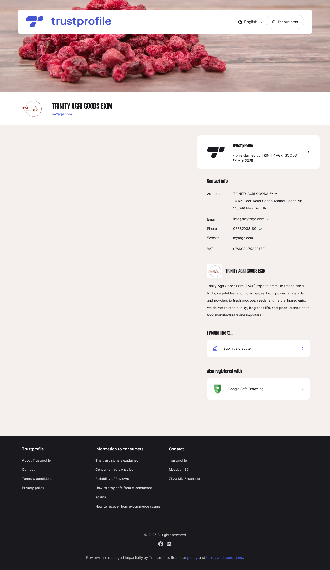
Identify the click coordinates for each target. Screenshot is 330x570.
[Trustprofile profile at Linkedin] (169, 543)
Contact (28, 469)
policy (192, 557)
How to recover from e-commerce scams (128, 506)
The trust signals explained (117, 460)
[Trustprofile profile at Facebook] (160, 543)
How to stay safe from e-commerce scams (123, 492)
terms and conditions (224, 557)
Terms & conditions (37, 479)
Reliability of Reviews (112, 479)
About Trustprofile (36, 460)
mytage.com (62, 114)
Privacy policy (33, 488)
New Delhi (254, 208)
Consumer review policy (114, 469)
